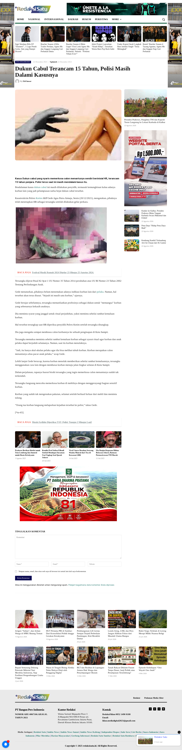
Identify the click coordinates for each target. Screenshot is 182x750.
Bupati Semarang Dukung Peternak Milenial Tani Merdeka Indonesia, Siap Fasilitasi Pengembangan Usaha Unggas (29, 672)
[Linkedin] (55, 167)
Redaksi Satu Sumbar (101, 736)
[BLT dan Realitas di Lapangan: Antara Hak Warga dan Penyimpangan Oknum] (91, 656)
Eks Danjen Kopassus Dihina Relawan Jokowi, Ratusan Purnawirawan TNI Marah (107, 452)
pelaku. (100, 291)
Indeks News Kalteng (90, 732)
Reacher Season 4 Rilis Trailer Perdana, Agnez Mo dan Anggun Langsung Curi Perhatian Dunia (52, 47)
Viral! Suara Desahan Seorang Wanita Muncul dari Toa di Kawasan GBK (81, 452)
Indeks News (53, 732)
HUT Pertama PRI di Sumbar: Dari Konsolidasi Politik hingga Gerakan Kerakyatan (60, 633)
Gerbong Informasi (80, 736)
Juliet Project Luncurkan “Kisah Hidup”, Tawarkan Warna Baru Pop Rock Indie (103, 46)
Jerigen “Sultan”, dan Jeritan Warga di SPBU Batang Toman (28, 632)
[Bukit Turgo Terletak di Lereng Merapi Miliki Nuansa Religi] (153, 619)
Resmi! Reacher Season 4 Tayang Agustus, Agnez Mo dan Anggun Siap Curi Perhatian (154, 47)
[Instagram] (154, 708)
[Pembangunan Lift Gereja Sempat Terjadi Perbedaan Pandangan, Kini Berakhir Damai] (91, 619)
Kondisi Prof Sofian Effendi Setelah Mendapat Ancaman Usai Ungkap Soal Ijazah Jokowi (53, 454)
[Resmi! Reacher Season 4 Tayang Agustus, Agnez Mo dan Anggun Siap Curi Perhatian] (155, 34)
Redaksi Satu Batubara (123, 736)
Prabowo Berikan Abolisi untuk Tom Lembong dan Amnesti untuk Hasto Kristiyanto (27, 452)
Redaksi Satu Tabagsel (146, 736)
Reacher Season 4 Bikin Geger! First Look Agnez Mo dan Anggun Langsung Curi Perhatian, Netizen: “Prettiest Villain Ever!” (78, 49)
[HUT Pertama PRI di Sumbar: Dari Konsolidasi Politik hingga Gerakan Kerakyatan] (60, 619)
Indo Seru (125, 732)
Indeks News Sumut (70, 732)
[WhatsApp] (49, 167)
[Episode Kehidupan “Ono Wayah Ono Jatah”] (153, 656)
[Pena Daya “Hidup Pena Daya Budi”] (131, 231)
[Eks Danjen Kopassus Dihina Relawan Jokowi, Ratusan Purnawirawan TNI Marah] (109, 439)
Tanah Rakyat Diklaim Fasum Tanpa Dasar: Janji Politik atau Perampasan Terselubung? (121, 670)
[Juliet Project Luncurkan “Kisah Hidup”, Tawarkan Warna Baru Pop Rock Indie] (104, 34)
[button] (163, 19)
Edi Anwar (27, 81)
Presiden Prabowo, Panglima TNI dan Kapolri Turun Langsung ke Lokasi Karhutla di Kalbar (144, 121)
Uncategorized (23, 62)
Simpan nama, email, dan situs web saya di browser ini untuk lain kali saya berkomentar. (52, 571)
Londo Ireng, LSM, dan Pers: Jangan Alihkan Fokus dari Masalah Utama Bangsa (121, 633)
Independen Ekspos (110, 732)
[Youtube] (163, 708)
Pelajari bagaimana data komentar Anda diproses (91, 585)
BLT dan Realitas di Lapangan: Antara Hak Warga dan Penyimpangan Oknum (90, 670)
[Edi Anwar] (17, 81)
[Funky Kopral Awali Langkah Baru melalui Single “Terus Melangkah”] (129, 34)
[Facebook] (36, 167)
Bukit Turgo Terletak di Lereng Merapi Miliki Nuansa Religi (152, 632)
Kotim (39, 198)
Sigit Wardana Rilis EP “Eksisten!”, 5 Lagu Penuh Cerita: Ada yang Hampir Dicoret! (26, 47)
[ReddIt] (62, 167)
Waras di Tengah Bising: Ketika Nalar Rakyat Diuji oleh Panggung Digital (60, 670)
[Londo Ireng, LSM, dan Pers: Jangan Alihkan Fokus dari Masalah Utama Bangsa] (122, 619)
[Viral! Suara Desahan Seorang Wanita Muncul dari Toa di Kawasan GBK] (82, 439)
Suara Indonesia (150, 732)
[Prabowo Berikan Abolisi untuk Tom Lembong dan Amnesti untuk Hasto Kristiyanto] (28, 439)
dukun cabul (40, 187)
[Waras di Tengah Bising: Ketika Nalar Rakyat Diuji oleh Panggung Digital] (60, 656)
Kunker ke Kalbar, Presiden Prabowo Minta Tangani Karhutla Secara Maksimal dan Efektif (153, 214)
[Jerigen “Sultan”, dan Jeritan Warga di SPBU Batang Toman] (29, 619)
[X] (42, 167)
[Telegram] (68, 167)
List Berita (136, 732)
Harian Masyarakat (60, 736)
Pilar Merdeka (43, 736)
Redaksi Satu (40, 732)
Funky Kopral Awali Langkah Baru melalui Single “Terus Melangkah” (129, 46)
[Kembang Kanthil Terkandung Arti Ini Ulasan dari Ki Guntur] (131, 245)
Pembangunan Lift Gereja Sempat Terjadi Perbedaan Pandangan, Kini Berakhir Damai (88, 635)
